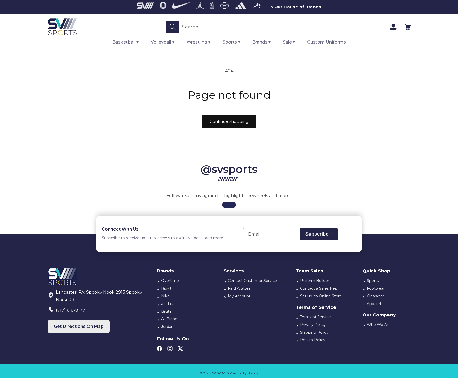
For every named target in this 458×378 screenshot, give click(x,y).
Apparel (374, 303)
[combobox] (238, 27)
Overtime (170, 280)
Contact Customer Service (252, 280)
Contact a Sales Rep (318, 288)
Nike (165, 296)
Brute (166, 311)
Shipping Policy (314, 332)
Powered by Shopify (244, 373)
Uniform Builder (314, 280)
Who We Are (379, 324)
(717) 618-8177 (70, 310)
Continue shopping (229, 121)
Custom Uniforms (326, 42)
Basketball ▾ (125, 42)
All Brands (170, 318)
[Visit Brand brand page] (145, 7)
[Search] (172, 27)
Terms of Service (315, 317)
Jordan (167, 326)
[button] (407, 27)
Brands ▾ (261, 42)
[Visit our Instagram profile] (229, 205)
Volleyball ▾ (162, 42)
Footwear (376, 288)
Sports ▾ (231, 42)
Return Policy (312, 339)
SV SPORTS (220, 373)
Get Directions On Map (79, 326)
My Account (239, 296)
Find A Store (239, 288)
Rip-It (166, 288)
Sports (373, 280)
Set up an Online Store (321, 296)
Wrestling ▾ (198, 42)
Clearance (376, 296)
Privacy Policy (313, 324)
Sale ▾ (289, 42)
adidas (167, 303)
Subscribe (316, 234)
